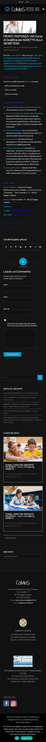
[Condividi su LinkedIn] (20, 246)
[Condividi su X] (11, 246)
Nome (6, 285)
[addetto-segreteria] (19, 27)
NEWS (5, 50)
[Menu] (35, 9)
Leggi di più (26, 738)
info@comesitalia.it (26, 603)
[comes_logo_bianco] (19, 9)
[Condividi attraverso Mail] (40, 246)
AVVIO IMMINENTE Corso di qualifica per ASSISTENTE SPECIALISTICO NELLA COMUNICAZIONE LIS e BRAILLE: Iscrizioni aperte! (23, 420)
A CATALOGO (24, 47)
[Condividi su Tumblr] (25, 246)
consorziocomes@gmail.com (21, 210)
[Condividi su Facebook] (6, 246)
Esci (27, 2)
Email (6, 297)
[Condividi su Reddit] (35, 246)
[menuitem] (21, 2)
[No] (43, 732)
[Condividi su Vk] (30, 246)
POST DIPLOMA (13, 50)
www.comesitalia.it (19, 215)
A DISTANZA (34, 47)
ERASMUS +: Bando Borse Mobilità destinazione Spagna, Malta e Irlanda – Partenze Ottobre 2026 (21, 405)
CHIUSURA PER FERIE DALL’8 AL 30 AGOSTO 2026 (20, 393)
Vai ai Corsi (10, 538)
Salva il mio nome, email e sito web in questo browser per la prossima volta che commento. (22, 325)
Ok (17, 738)
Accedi (21, 2)
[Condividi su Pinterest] (15, 246)
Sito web (6, 309)
